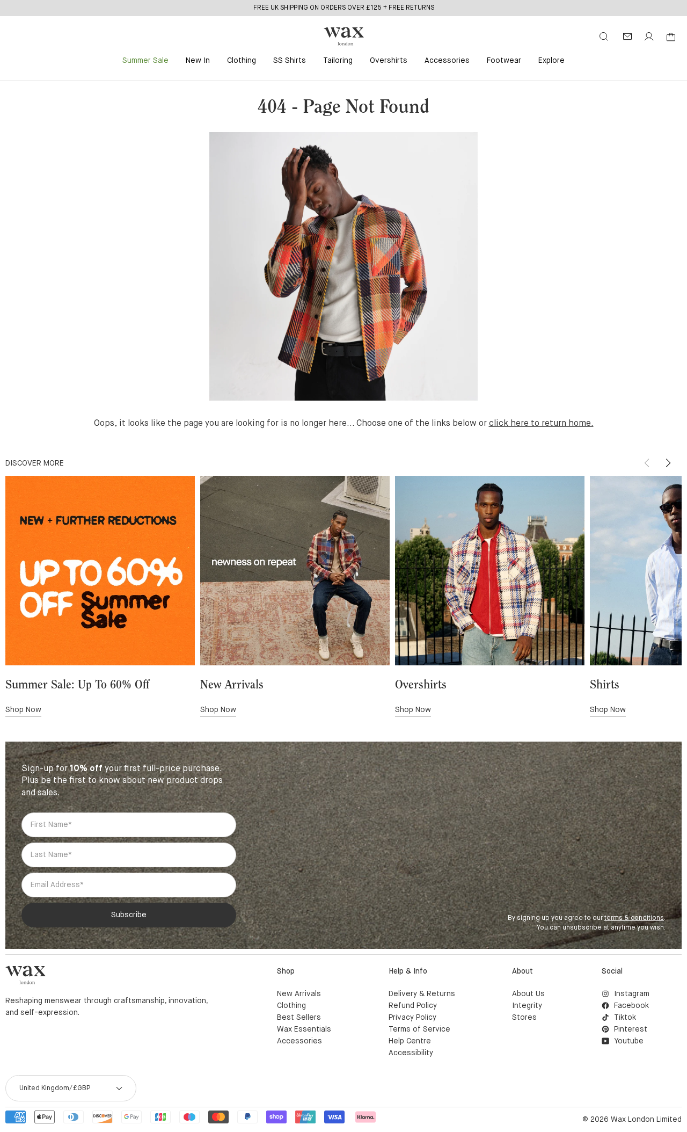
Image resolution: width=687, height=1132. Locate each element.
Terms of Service (419, 1029)
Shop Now (23, 710)
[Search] (603, 36)
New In (198, 60)
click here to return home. (541, 423)
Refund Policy (413, 1006)
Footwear (504, 60)
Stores (524, 1017)
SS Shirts (289, 60)
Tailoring (338, 60)
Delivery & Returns (422, 994)
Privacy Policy (412, 1017)
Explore (551, 60)
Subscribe (129, 915)
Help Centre (410, 1041)
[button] (668, 463)
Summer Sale (145, 60)
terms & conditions (634, 918)
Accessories (447, 60)
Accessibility (411, 1053)
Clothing (241, 60)
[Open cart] (671, 37)
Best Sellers (299, 1017)
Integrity (527, 1006)
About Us (528, 994)
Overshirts (388, 60)
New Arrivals (299, 994)
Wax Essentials (304, 1029)
